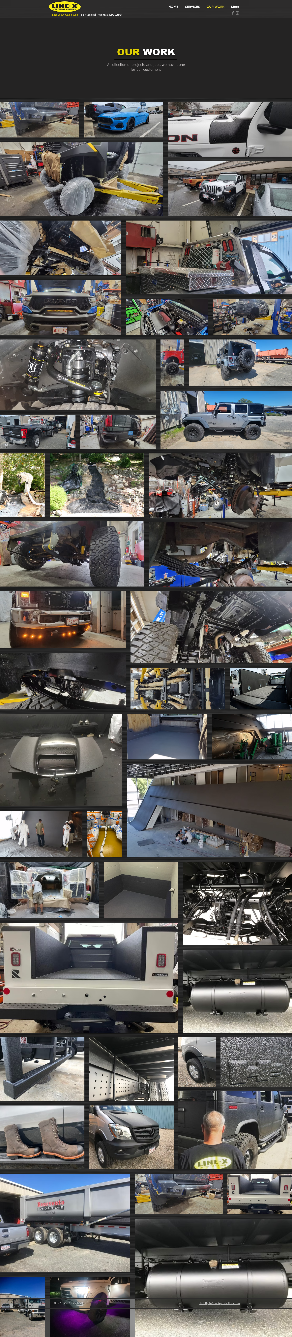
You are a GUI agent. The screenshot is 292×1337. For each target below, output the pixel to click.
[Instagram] (237, 13)
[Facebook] (233, 13)
